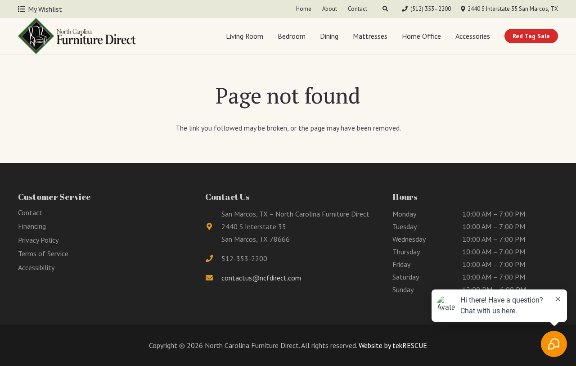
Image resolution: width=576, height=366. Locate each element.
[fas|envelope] (213, 277)
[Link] (77, 36)
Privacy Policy (38, 239)
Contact (30, 212)
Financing (32, 225)
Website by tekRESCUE (392, 345)
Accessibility (36, 267)
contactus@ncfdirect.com (261, 277)
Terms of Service (43, 253)
